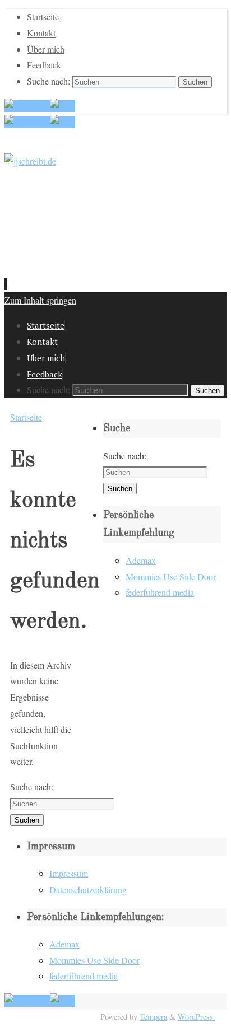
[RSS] (62, 106)
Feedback (44, 65)
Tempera (153, 1016)
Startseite (43, 16)
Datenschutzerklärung (88, 889)
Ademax (141, 560)
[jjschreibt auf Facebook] (27, 106)
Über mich (45, 49)
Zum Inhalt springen (40, 300)
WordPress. (196, 1016)
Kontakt (41, 33)
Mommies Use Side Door (171, 576)
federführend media (160, 592)
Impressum (68, 873)
